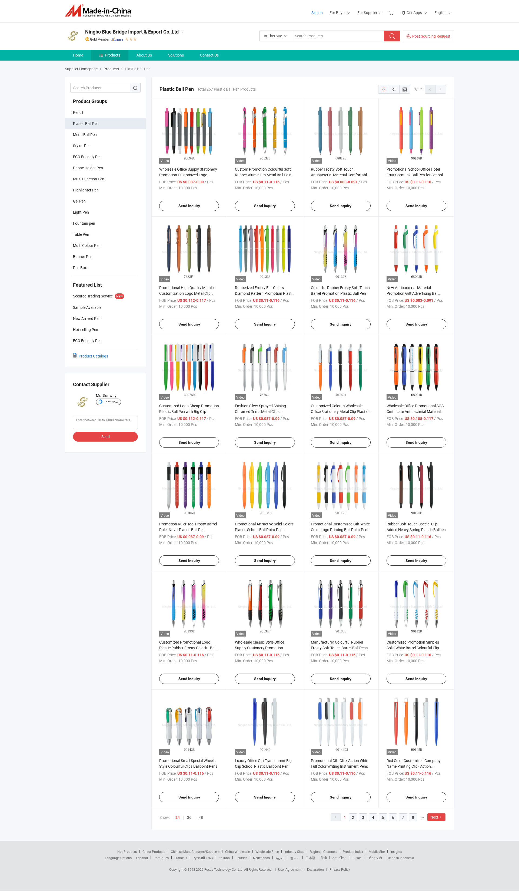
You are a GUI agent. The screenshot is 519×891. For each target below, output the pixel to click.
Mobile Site (377, 851)
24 (177, 817)
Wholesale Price (267, 851)
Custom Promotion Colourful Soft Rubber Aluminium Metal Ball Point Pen (264, 175)
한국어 (295, 858)
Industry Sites (294, 851)
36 (189, 817)
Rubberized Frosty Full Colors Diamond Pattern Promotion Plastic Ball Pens (264, 293)
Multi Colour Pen (87, 245)
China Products (153, 851)
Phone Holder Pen (88, 167)
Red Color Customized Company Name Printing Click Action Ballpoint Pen (414, 766)
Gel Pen (79, 201)
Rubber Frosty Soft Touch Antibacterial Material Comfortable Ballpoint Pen (340, 175)
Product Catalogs (93, 356)
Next (434, 817)
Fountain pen (84, 223)
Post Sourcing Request (431, 36)
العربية (279, 858)
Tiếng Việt (374, 858)
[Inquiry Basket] (392, 12)
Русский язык (203, 858)
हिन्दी (324, 858)
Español (142, 858)
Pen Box (80, 267)
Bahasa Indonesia (401, 858)
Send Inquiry (189, 206)
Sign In (317, 12)
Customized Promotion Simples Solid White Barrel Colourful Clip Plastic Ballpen (413, 648)
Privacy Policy (340, 869)
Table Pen (81, 234)
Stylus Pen (82, 145)
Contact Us (209, 55)
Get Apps (414, 12)
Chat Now (111, 402)
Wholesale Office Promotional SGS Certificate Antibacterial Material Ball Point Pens (415, 411)
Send (105, 436)
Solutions (176, 55)
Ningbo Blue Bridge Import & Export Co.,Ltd (132, 32)
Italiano (224, 858)
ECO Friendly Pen (87, 156)
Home (78, 55)
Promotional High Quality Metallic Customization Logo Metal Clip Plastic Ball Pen (187, 293)
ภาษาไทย (339, 858)
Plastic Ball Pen (86, 123)
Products (112, 55)
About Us (144, 55)
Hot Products (127, 851)
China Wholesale (237, 851)
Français (180, 858)
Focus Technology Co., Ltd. (224, 869)
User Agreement (289, 869)
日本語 (310, 858)
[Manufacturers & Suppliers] (99, 10)
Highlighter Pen (86, 190)
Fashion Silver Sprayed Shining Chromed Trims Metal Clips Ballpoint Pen (260, 411)
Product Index (353, 851)
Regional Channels (323, 851)
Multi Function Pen (88, 178)
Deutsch (241, 858)
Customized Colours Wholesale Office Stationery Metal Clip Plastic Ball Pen (339, 411)
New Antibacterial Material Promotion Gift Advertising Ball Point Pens (412, 293)
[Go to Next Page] (440, 89)
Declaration (315, 869)
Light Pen (81, 212)
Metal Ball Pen (85, 134)
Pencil (78, 112)
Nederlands (261, 858)
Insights (396, 851)
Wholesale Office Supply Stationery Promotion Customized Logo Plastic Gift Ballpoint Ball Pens (188, 175)
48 (201, 817)
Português (161, 858)
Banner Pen (82, 256)
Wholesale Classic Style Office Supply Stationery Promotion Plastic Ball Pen (259, 648)
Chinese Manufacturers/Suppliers (195, 851)
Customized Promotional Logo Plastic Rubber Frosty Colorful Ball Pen (187, 648)
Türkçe (356, 858)
